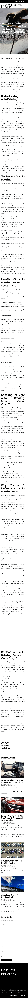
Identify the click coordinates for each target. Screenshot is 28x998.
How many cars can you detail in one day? (11, 862)
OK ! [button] (5, 995)
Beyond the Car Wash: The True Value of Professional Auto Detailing (12, 818)
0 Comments (22, 39)
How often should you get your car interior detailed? (12, 781)
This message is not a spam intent (11, 956)
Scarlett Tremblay (10, 38)
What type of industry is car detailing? (11, 896)
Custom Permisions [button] (13, 995)
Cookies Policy (16, 992)
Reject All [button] (23, 995)
